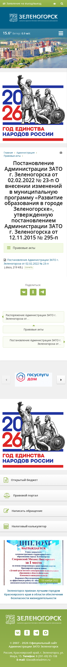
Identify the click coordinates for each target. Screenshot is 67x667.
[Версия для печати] (61, 152)
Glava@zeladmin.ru (38, 659)
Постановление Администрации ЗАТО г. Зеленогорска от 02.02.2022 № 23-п (31, 261)
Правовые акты (12, 155)
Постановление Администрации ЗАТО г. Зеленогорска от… (35, 342)
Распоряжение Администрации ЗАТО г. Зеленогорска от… (31, 316)
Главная (8, 152)
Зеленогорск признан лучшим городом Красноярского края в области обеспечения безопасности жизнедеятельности (33, 594)
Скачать (29, 267)
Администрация (26, 152)
